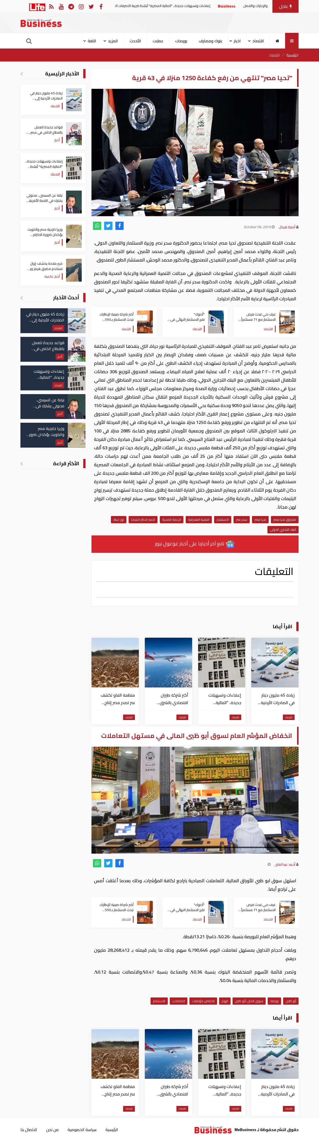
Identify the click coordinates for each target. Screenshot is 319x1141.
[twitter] (108, 225)
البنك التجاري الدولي (283, 529)
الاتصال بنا (28, 1129)
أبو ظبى (291, 1001)
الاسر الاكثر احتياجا (143, 519)
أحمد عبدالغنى (285, 864)
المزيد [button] (113, 41)
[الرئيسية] (277, 40)
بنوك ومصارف (210, 41)
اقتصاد (274, 55)
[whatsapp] (97, 225)
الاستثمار (223, 519)
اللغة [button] (92, 41)
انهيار (225, 1001)
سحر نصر (241, 519)
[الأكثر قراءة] (21, 463)
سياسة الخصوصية (82, 1129)
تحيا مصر (260, 519)
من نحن (52, 1129)
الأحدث (135, 41)
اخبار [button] (237, 41)
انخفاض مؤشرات (203, 1001)
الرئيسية (292, 55)
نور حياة (118, 519)
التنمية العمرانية (198, 519)
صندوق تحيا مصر (284, 519)
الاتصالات (178, 1001)
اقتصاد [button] (258, 41)
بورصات (181, 41)
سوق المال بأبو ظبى (249, 1001)
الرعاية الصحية (171, 519)
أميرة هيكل (287, 227)
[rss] (51, 6)
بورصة (274, 1001)
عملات (158, 41)
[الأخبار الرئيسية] (21, 73)
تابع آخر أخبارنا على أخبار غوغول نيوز (190, 543)
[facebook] (119, 225)
